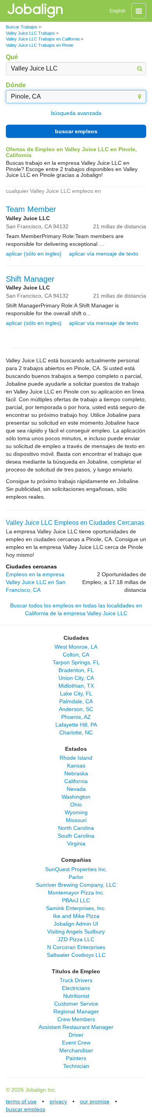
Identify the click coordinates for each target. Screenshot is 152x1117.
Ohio (76, 804)
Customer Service (76, 1004)
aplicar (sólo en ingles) (34, 254)
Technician (76, 1066)
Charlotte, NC (76, 732)
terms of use (21, 1101)
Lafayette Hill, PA (76, 725)
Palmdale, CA (76, 701)
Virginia (76, 843)
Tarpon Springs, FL (76, 662)
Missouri (76, 820)
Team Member (31, 209)
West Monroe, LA (76, 647)
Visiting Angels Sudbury (76, 931)
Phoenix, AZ (76, 717)
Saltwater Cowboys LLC (76, 955)
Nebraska (76, 773)
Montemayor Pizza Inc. (76, 892)
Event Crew (76, 1042)
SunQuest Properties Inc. (76, 869)
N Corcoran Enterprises (76, 947)
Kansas (76, 765)
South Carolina (76, 836)
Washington (76, 797)
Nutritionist (76, 996)
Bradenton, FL (76, 670)
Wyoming (76, 812)
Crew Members (76, 1019)
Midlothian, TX (76, 686)
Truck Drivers (76, 980)
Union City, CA (76, 678)
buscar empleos (76, 131)
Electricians (76, 988)
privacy (58, 1101)
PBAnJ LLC (76, 900)
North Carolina (76, 828)
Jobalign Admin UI (76, 924)
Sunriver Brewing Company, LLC (76, 885)
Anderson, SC (76, 709)
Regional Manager (76, 1011)
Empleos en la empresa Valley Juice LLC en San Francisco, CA (35, 582)
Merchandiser (76, 1050)
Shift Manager (30, 279)
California (76, 781)
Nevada (76, 789)
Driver (76, 1035)
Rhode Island (76, 758)
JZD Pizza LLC (76, 939)
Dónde (16, 85)
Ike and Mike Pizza (76, 916)
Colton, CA (76, 654)
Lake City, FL (76, 693)
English (117, 11)
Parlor (76, 877)
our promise (95, 1101)
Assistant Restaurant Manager (76, 1027)
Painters (76, 1058)
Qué (12, 57)
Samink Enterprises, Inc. (76, 908)
